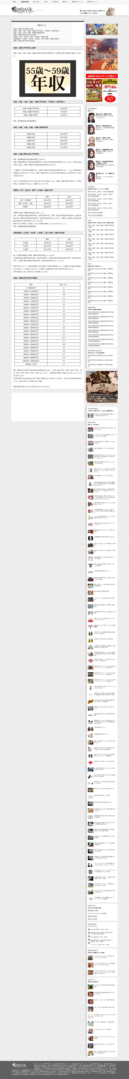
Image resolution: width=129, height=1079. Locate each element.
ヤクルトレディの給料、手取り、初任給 (100, 944)
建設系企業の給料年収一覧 (65, 1068)
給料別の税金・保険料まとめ (94, 266)
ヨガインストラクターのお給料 (97, 913)
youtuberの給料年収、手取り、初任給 (99, 929)
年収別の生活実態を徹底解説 (94, 309)
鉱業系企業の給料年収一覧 (50, 1073)
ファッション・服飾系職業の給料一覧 (93, 1063)
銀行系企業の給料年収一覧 (64, 1073)
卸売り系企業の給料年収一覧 (85, 1066)
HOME (14, 1)
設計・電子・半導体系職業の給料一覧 (41, 1071)
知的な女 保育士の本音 (103, 138)
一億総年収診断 (24, 1)
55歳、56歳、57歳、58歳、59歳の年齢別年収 (28, 33)
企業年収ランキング (92, 1)
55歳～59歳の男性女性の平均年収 (24, 35)
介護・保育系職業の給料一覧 (54, 1065)
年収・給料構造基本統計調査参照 (24, 121)
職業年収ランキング (77, 1)
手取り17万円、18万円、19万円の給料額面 (101, 191)
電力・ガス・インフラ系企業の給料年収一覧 (98, 1073)
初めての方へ (36, 1)
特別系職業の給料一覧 (39, 1069)
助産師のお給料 (92, 916)
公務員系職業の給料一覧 (102, 1065)
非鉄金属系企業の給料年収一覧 (29, 1074)
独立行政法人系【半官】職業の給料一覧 (54, 1069)
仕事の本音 (65, 1065)
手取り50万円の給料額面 (95, 215)
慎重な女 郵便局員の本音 (104, 126)
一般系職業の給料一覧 (108, 1063)
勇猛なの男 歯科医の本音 (104, 114)
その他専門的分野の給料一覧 (60, 1063)
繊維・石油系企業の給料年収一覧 (89, 1069)
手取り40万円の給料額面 (95, 212)
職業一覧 (65, 1)
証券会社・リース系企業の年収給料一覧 (61, 1071)
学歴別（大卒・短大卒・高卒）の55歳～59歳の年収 (30, 37)
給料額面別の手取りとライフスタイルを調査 (98, 189)
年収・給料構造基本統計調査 (23, 159)
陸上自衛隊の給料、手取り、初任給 (99, 937)
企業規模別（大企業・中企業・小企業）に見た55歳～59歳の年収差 (36, 39)
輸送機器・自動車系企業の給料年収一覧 (81, 1071)
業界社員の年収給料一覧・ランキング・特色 (100, 1068)
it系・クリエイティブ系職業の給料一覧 (43, 1063)
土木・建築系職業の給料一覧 (100, 1066)
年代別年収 (55, 1)
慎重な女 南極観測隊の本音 (104, 149)
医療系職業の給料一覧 (72, 1066)
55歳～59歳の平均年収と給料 (23, 29)
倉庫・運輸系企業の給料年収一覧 (87, 1065)
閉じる (43, 25)
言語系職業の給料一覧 (26, 1071)
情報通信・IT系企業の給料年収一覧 (80, 1068)
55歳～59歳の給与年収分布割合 (24, 41)
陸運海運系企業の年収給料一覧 (79, 1073)
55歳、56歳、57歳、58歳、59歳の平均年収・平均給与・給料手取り (36, 31)
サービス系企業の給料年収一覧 (75, 1063)
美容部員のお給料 (93, 910)
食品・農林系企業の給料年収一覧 (45, 1074)
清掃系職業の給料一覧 (27, 1069)
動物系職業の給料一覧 (47, 1066)
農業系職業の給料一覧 (97, 1071)
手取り (46, 1)
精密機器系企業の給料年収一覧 (72, 1069)
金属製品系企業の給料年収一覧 (22, 1073)
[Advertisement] (47, 407)
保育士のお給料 (92, 919)
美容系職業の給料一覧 (103, 1069)
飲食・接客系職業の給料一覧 (61, 1074)
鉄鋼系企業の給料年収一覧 (37, 1073)
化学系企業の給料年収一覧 (59, 1066)
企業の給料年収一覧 (74, 1065)
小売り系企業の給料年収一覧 (50, 1068)
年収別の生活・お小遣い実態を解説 (96, 352)
